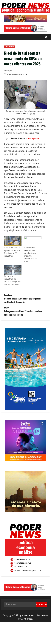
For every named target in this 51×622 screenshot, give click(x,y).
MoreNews (42, 615)
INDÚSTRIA (9, 47)
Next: (23, 311)
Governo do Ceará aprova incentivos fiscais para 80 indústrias (12, 251)
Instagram (33, 138)
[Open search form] (46, 37)
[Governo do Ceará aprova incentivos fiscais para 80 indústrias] (12, 241)
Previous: (22, 298)
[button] (4, 37)
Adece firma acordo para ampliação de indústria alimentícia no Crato (30, 254)
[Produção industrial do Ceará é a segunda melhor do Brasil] (12, 270)
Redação (8, 70)
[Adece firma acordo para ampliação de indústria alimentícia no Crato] (33, 241)
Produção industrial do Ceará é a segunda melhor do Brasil (12, 280)
